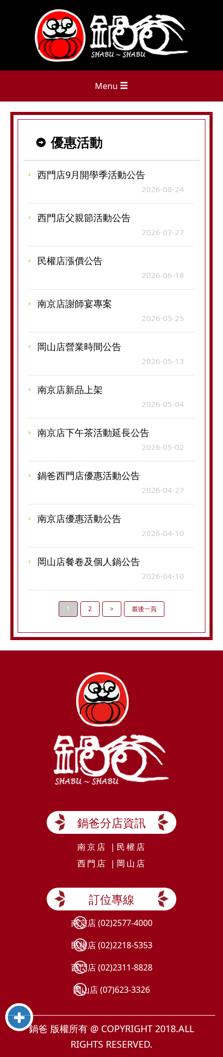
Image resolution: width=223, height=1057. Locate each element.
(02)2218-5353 (125, 945)
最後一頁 (144, 608)
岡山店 (131, 863)
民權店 (131, 846)
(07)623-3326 (125, 989)
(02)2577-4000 (125, 923)
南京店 (92, 846)
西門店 (92, 863)
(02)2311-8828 (125, 967)
